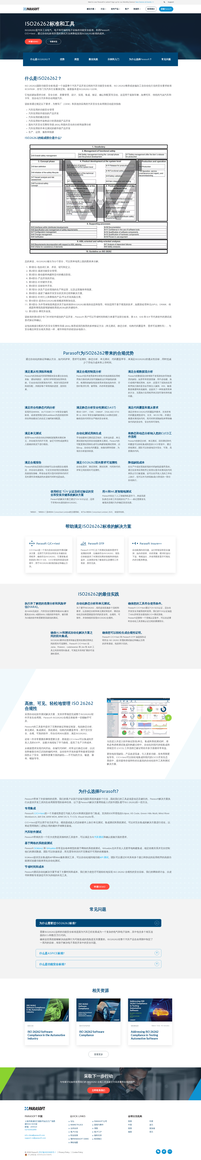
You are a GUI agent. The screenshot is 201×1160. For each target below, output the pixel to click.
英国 (130, 1128)
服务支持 (98, 1135)
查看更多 (98, 1054)
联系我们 (151, 9)
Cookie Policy (77, 1152)
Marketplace (76, 1125)
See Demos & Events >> (145, 2)
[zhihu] (170, 1151)
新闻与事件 (99, 1125)
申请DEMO (33, 41)
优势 (62, 59)
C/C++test (39, 813)
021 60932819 (30, 1130)
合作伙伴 (74, 1128)
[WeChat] (158, 1151)
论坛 (72, 1121)
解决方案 (90, 9)
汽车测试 (98, 837)
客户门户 (98, 1132)
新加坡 (152, 1128)
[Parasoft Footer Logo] (35, 1108)
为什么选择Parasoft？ (140, 59)
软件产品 (115, 9)
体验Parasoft (166, 9)
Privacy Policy (64, 1152)
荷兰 (151, 1132)
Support (171, 2)
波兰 (151, 1125)
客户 (127, 9)
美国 (130, 1121)
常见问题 (166, 59)
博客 (96, 1128)
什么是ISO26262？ (40, 59)
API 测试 (104, 857)
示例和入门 (113, 59)
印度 (151, 1121)
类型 (76, 59)
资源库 (136, 9)
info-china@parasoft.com (35, 1135)
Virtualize (51, 848)
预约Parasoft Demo (79, 1139)
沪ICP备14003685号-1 (47, 1152)
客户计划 (74, 1132)
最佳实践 (93, 59)
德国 (130, 1132)
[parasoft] (31, 9)
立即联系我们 (98, 1090)
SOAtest (38, 848)
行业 (103, 9)
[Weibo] (164, 1151)
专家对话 (53, 41)
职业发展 (74, 1135)
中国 (130, 1125)
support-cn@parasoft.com (35, 1138)
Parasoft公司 (100, 1121)
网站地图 (74, 1142)
